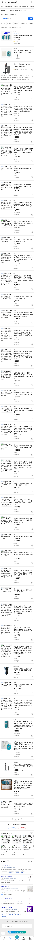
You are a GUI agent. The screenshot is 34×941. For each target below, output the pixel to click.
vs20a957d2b (8, 6)
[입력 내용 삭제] (31, 2)
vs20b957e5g (17, 6)
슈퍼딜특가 (11, 872)
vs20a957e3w (25, 6)
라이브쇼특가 (17, 914)
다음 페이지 (21, 819)
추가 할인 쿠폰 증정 (6, 895)
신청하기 (30, 861)
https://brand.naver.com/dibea (11, 888)
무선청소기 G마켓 (5, 865)
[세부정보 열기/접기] (30, 926)
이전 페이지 (12, 819)
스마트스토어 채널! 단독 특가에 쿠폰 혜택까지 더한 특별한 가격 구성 (13, 891)
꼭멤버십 (22, 872)
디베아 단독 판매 (5, 886)
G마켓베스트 (4, 872)
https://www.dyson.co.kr (10, 878)
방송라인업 (10, 914)
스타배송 (17, 872)
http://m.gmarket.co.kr (9, 867)
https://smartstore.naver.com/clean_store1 (14, 901)
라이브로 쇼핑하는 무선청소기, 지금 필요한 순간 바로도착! (13, 911)
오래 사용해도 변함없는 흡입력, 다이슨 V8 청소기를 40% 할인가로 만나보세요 (13, 881)
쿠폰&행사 (4, 916)
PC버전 (8, 921)
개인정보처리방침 (18, 921)
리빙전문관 (4, 914)
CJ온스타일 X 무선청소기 (7, 907)
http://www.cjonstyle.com (10, 909)
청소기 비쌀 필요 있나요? (7, 898)
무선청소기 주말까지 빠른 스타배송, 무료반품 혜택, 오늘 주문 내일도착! (16, 870)
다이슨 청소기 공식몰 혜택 (7, 876)
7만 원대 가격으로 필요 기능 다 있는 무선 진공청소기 (12, 903)
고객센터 (26, 921)
